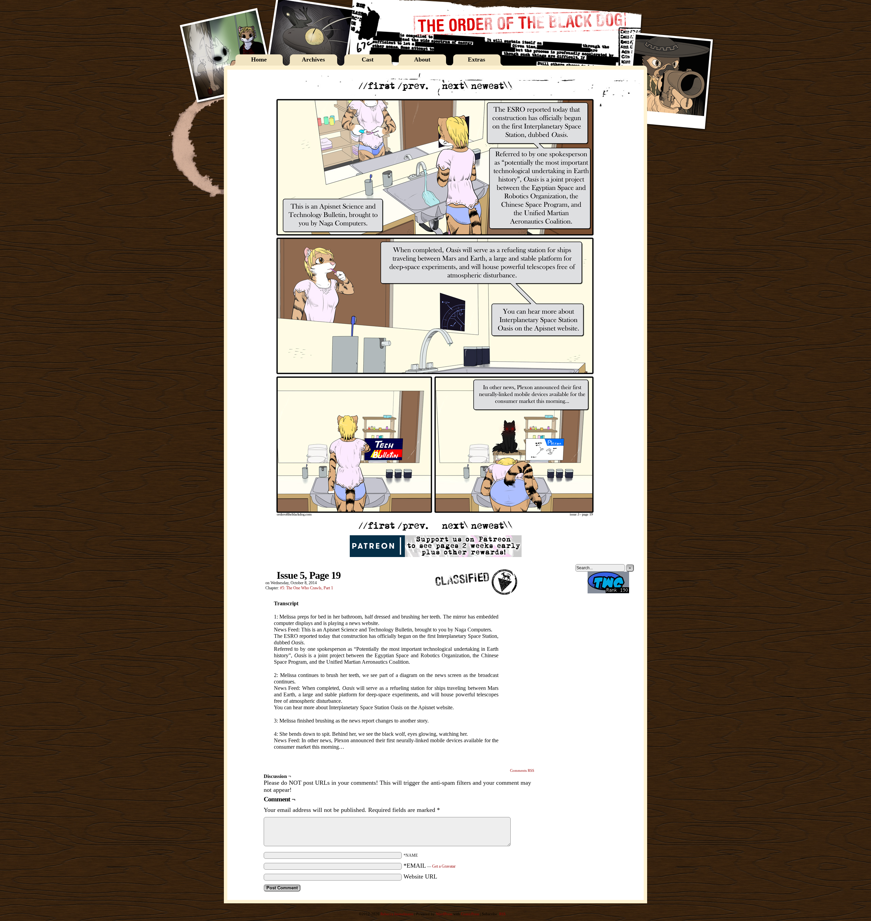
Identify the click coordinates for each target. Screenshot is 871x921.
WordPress (444, 914)
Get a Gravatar (444, 866)
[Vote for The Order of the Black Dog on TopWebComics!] (608, 592)
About (422, 59)
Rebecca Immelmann (396, 914)
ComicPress (470, 914)
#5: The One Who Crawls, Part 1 (306, 588)
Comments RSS (522, 770)
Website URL (420, 876)
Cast (368, 59)
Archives (313, 59)
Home (259, 59)
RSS (502, 914)
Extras (476, 59)
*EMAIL (430, 865)
